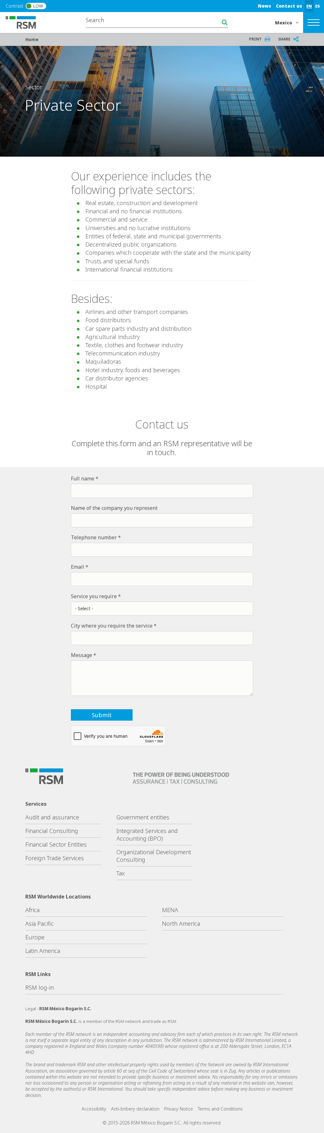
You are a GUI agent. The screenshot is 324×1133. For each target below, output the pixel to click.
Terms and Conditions (220, 1109)
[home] (25, 21)
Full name (82, 478)
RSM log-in (39, 987)
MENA (170, 910)
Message (81, 655)
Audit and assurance (52, 817)
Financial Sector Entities (56, 844)
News (264, 6)
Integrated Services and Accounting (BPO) (147, 834)
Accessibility (94, 1109)
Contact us (289, 6)
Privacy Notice (178, 1109)
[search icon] (224, 22)
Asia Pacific (39, 923)
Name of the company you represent (114, 507)
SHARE (284, 39)
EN (309, 6)
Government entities (142, 817)
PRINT (255, 39)
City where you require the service (112, 625)
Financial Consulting (51, 831)
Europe (35, 937)
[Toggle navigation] (313, 22)
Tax (120, 873)
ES (317, 6)
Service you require (94, 596)
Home (32, 39)
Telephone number (94, 537)
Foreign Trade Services (54, 858)
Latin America (42, 951)
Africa (32, 910)
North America (181, 923)
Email (77, 566)
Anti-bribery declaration (135, 1109)
